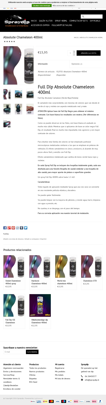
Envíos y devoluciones (12, 371)
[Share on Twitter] (25, 227)
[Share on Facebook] (5, 227)
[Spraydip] (16, 21)
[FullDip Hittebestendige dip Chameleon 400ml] (40, 305)
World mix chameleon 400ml (64, 282)
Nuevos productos (36, 371)
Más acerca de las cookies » (64, 6)
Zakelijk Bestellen (10, 385)
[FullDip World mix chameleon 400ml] (66, 266)
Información (43, 64)
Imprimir (43, 239)
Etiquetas (33, 378)
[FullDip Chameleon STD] (92, 266)
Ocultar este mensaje (41, 6)
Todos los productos (37, 368)
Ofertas (32, 375)
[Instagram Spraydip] (100, 347)
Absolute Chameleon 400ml (91, 37)
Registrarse (59, 368)
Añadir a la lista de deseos (13, 239)
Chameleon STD (90, 281)
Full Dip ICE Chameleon (10, 321)
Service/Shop (8, 375)
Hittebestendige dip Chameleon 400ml (39, 321)
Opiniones (76, 64)
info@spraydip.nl (92, 380)
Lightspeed (38, 398)
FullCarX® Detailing (62, 25)
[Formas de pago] (33, 401)
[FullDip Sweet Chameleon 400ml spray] (14, 266)
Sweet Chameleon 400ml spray (13, 282)
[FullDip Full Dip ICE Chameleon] (14, 305)
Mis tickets (59, 375)
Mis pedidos (60, 371)
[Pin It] (13, 227)
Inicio (34, 20)
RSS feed (33, 382)
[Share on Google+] (9, 227)
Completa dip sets (78, 20)
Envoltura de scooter (12, 389)
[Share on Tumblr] (21, 227)
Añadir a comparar (32, 239)
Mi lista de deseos (62, 378)
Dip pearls (95, 20)
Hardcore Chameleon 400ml (39, 282)
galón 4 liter (46, 20)
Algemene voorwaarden (13, 368)
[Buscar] (83, 16)
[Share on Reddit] (17, 227)
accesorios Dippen (40, 25)
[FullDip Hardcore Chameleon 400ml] (40, 266)
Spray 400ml (61, 20)
